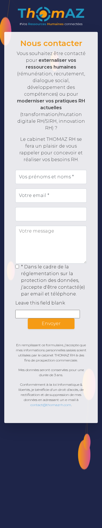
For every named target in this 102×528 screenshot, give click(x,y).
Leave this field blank (40, 303)
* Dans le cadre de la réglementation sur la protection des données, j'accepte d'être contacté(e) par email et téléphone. (53, 280)
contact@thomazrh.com (50, 405)
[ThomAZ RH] (51, 16)
